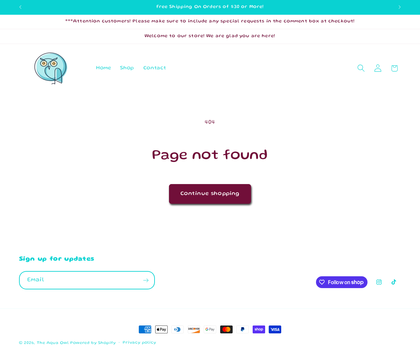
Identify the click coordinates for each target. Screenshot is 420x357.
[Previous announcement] (20, 7)
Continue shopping (210, 193)
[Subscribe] (145, 280)
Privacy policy (139, 343)
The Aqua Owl (53, 343)
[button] (361, 68)
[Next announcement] (399, 7)
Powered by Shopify (93, 343)
